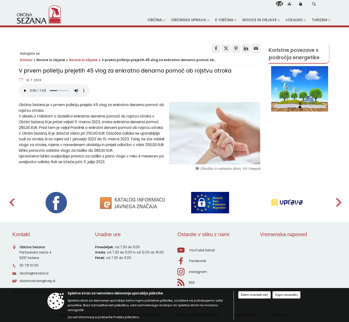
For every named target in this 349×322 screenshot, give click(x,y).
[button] (314, 4)
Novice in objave (83, 60)
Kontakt (21, 234)
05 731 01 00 (28, 265)
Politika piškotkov (126, 317)
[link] (216, 48)
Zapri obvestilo (286, 295)
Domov (26, 60)
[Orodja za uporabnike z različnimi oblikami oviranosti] (279, 4)
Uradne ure (108, 234)
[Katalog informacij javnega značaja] (133, 202)
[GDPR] (210, 202)
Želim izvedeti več (254, 295)
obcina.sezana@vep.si (37, 281)
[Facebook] (56, 202)
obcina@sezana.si (33, 273)
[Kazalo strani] (289, 3)
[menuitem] (156, 20)
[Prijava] (300, 4)
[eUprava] (287, 202)
